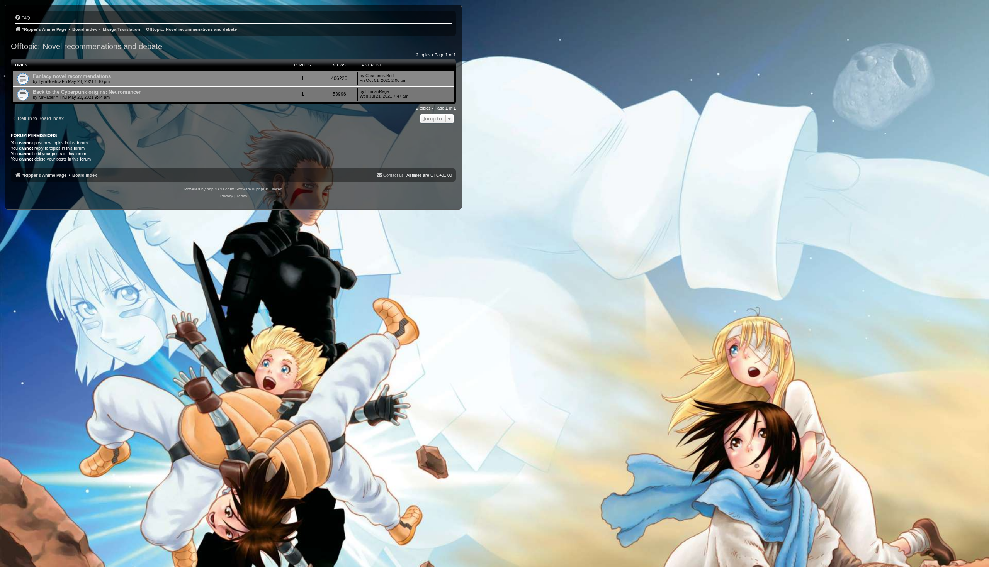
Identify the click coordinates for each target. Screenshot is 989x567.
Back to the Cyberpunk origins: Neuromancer (87, 92)
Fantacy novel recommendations (72, 76)
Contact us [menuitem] (393, 175)
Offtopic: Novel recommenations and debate (86, 46)
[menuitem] (22, 17)
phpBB (213, 189)
